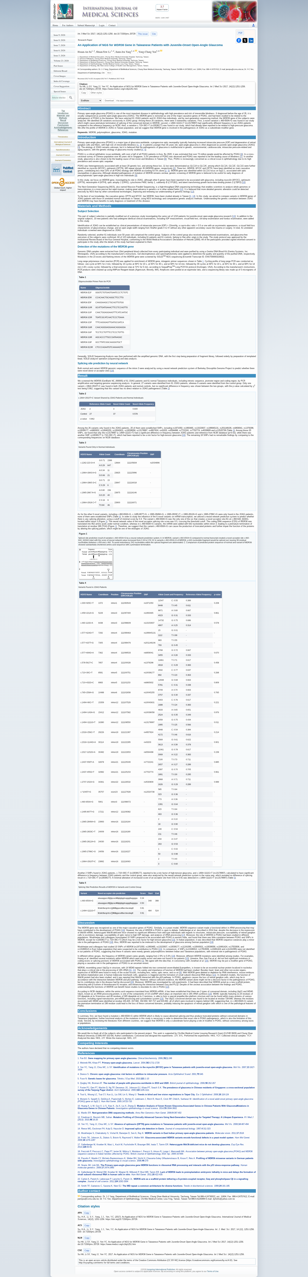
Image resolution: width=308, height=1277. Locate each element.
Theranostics (63, 137)
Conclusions (63, 125)
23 (162, 998)
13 (193, 196)
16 (123, 930)
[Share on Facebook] (238, 40)
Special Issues (60, 91)
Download (109, 100)
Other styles (96, 93)
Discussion (63, 123)
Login (101, 25)
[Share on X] (245, 40)
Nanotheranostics (63, 150)
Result (63, 120)
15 (184, 435)
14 (112, 371)
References (63, 130)
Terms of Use (212, 1271)
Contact (112, 25)
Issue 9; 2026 (59, 35)
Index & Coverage (62, 81)
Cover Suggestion (61, 86)
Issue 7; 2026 (59, 45)
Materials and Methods (63, 116)
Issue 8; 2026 (59, 40)
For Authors (67, 25)
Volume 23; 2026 (61, 60)
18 (111, 942)
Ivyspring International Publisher (161, 1269)
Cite (154, 34)
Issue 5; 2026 (59, 55)
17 (183, 935)
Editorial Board (60, 70)
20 (206, 961)
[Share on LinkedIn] (251, 40)
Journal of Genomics (63, 160)
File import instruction (124, 100)
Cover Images (60, 76)
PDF (240, 33)
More (109, 73)
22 (167, 987)
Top (63, 111)
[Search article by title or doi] (71, 97)
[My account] (253, 25)
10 (244, 182)
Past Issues (58, 65)
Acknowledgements (63, 127)
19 (211, 942)
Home (55, 25)
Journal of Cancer (63, 155)
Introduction (63, 113)
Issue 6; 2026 (59, 50)
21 (134, 970)
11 (181, 189)
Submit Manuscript (86, 25)
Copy (83, 93)
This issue (143, 34)
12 (192, 191)
